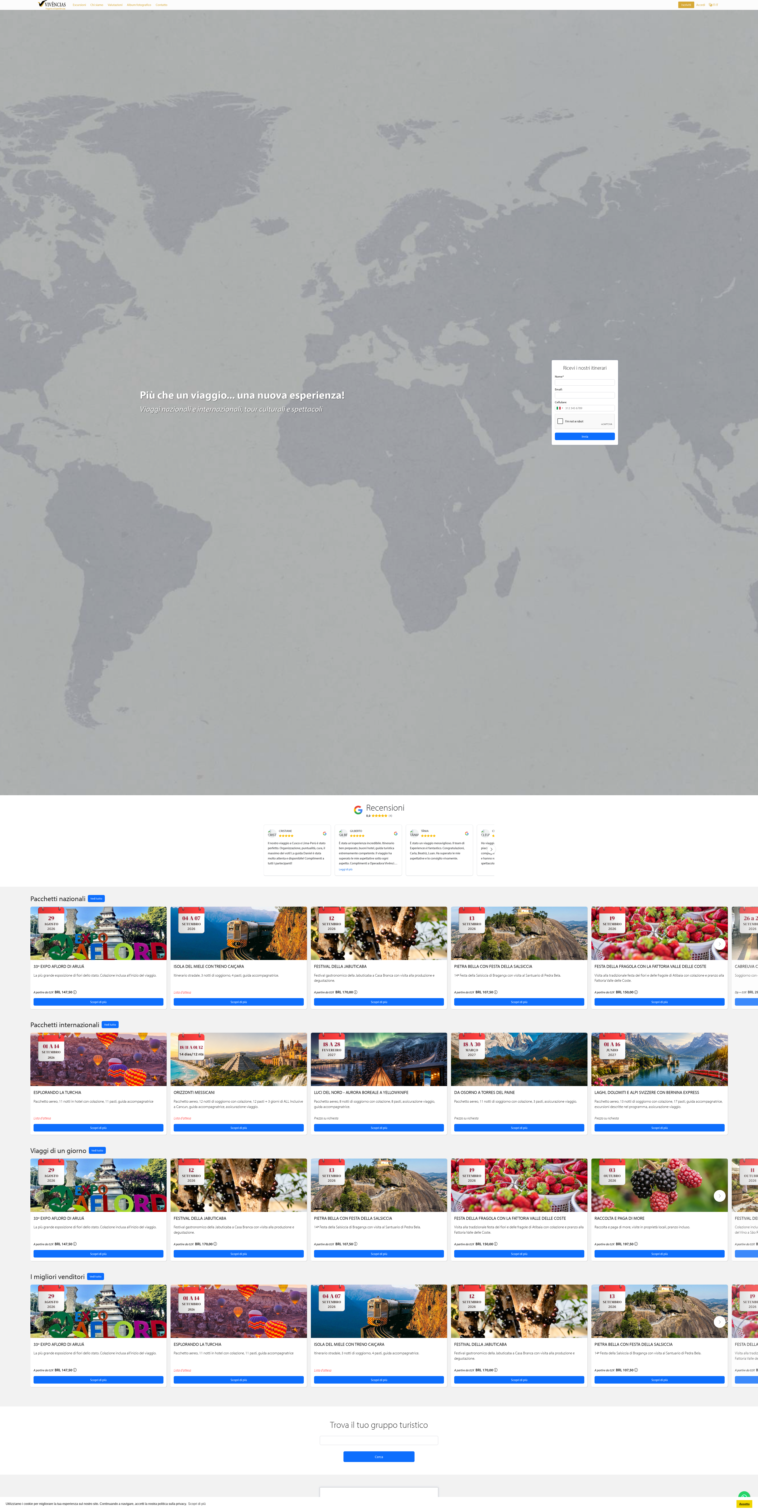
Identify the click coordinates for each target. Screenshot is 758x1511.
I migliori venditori (57, 1276)
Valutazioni (115, 5)
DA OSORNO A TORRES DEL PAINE (484, 1092)
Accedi (700, 5)
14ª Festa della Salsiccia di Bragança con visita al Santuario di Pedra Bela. (507, 975)
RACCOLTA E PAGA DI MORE (619, 1218)
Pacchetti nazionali (57, 898)
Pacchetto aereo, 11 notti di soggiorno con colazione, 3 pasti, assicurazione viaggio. (515, 1101)
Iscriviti (686, 5)
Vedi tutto (96, 898)
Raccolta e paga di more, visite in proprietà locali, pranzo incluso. (642, 1227)
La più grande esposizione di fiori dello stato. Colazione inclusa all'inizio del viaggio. (95, 975)
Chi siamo (96, 5)
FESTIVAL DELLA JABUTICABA (340, 966)
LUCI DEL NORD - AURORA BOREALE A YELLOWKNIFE (361, 1092)
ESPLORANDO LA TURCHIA (57, 1092)
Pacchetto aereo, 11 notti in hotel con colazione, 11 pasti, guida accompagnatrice (93, 1101)
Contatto (161, 5)
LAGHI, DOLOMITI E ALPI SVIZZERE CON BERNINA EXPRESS (647, 1092)
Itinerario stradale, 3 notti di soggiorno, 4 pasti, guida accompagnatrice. (226, 975)
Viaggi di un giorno (58, 1150)
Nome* (559, 376)
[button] (559, 408)
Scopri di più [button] (197, 1503)
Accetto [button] (744, 1503)
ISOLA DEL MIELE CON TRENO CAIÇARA (209, 966)
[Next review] (491, 849)
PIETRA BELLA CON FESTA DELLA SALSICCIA (493, 966)
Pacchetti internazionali (64, 1024)
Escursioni (79, 5)
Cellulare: (561, 402)
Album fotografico (139, 5)
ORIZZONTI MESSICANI (194, 1092)
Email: (558, 389)
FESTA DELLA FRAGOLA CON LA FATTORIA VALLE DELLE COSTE (650, 966)
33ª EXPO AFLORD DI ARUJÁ (59, 966)
